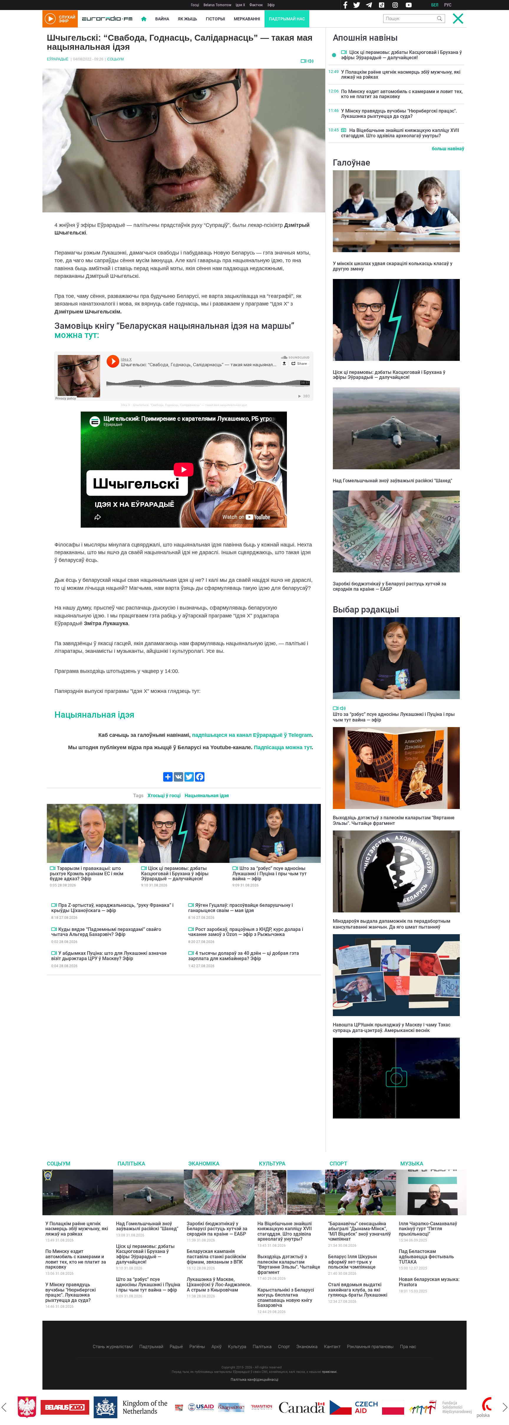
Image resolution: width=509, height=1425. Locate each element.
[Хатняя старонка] (107, 18)
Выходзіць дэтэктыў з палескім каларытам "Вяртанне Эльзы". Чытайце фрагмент (394, 820)
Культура (272, 1163)
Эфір (271, 5)
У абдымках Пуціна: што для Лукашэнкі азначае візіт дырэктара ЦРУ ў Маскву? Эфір (109, 955)
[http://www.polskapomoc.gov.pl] (468, 1407)
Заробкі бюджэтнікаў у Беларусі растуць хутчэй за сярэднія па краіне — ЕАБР (389, 586)
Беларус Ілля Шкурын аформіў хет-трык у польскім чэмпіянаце (352, 1262)
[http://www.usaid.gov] (178, 1407)
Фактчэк (256, 5)
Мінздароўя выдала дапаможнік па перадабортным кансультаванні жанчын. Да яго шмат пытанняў (391, 923)
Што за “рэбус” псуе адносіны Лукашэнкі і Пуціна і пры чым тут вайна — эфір (269, 873)
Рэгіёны (197, 1346)
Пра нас (408, 1346)
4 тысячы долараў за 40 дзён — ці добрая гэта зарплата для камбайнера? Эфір (243, 955)
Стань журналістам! (113, 1346)
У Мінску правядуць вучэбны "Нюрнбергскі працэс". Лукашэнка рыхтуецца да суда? (399, 113)
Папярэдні (3, 1407)
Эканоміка (203, 1163)
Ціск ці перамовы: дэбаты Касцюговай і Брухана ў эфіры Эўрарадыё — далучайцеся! (175, 873)
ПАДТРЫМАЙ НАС (287, 18)
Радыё (176, 1346)
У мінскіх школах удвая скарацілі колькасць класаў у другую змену (392, 266)
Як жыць (187, 18)
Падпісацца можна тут (283, 747)
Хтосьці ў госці (164, 795)
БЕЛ (434, 5)
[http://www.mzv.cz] (239, 1407)
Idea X (125, 405)
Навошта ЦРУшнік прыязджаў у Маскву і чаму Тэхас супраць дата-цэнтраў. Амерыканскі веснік (391, 1027)
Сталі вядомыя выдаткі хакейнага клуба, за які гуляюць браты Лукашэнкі (357, 1290)
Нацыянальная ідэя (94, 715)
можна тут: (76, 335)
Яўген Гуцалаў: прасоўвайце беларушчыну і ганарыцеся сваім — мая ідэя (240, 907)
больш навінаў (448, 148)
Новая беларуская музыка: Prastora (429, 1282)
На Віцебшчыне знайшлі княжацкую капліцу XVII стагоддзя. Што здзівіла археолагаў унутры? (400, 133)
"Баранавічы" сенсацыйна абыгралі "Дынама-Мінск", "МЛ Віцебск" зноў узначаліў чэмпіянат (359, 1231)
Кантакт (332, 1346)
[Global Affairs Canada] (279, 1407)
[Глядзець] (303, 61)
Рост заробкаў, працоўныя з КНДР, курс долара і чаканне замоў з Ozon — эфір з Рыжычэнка (245, 932)
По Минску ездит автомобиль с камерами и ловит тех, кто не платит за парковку (402, 94)
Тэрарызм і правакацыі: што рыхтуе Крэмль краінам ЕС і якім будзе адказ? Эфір (86, 873)
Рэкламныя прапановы (370, 1346)
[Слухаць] (310, 61)
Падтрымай (151, 1346)
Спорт (338, 1163)
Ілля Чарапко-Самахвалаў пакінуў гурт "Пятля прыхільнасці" (428, 1229)
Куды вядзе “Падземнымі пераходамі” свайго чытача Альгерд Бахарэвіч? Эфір (106, 932)
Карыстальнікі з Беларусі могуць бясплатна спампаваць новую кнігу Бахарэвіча (285, 1297)
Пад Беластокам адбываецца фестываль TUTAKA (426, 1256)
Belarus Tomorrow (217, 5)
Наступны (505, 1407)
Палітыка (131, 1163)
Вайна (162, 18)
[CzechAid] (331, 1407)
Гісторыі (215, 18)
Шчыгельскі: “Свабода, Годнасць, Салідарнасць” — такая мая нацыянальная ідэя (190, 405)
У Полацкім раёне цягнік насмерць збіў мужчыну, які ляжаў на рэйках (400, 74)
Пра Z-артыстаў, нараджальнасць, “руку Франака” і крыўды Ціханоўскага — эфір (112, 907)
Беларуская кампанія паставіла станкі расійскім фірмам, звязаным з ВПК (216, 1256)
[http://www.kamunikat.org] (208, 1407)
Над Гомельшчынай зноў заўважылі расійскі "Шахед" (392, 480)
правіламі (329, 1372)
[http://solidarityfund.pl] (417, 1407)
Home (143, 18)
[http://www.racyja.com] (156, 1407)
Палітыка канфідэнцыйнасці (254, 1380)
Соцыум (115, 59)
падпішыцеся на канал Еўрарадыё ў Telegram (252, 735)
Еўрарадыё (57, 59)
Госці (195, 5)
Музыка (411, 1163)
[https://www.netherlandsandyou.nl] (109, 1407)
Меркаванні (247, 18)
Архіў (216, 1346)
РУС (448, 5)
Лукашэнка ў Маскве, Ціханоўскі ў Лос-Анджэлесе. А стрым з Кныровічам (219, 1284)
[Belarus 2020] (42, 1407)
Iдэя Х (240, 5)
